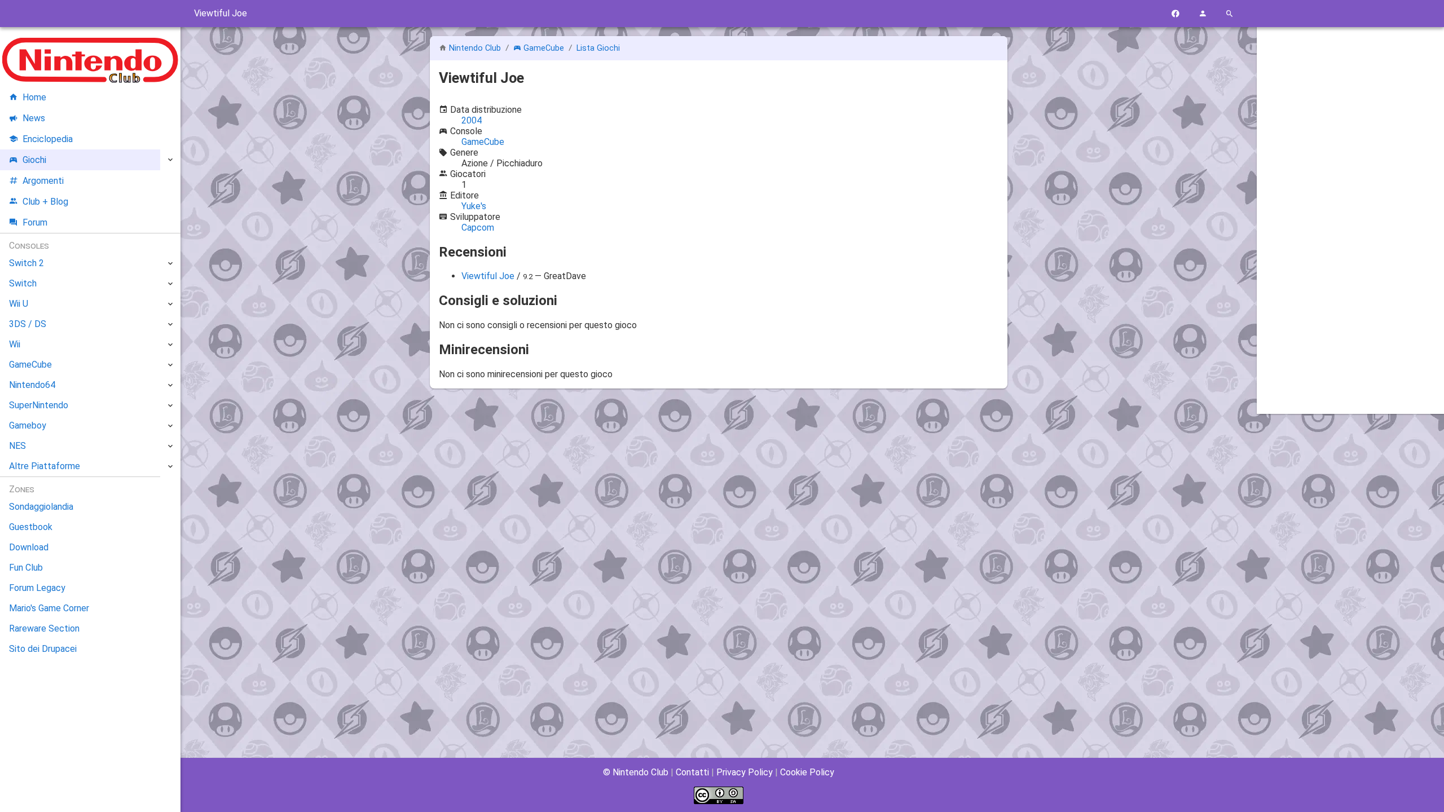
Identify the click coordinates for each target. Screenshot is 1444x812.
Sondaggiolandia (41, 506)
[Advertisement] (1350, 207)
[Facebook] (1175, 14)
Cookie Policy (807, 772)
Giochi (34, 160)
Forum (35, 222)
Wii (14, 344)
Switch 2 (26, 263)
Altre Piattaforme (44, 466)
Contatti (692, 772)
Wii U (18, 303)
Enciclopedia (48, 139)
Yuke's (473, 206)
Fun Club (26, 567)
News (34, 118)
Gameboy (27, 425)
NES (17, 445)
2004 (471, 120)
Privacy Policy (744, 772)
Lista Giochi (598, 48)
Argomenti (43, 180)
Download (29, 547)
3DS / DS (27, 324)
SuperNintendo (38, 405)
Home (34, 97)
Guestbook (30, 527)
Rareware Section (44, 628)
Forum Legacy (37, 587)
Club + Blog (45, 201)
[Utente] (1202, 14)
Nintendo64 (32, 384)
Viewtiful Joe (487, 276)
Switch (23, 283)
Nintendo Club (475, 48)
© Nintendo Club (635, 772)
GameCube (543, 48)
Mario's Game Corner (49, 608)
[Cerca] (1229, 14)
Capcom (477, 227)
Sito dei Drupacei (43, 648)
